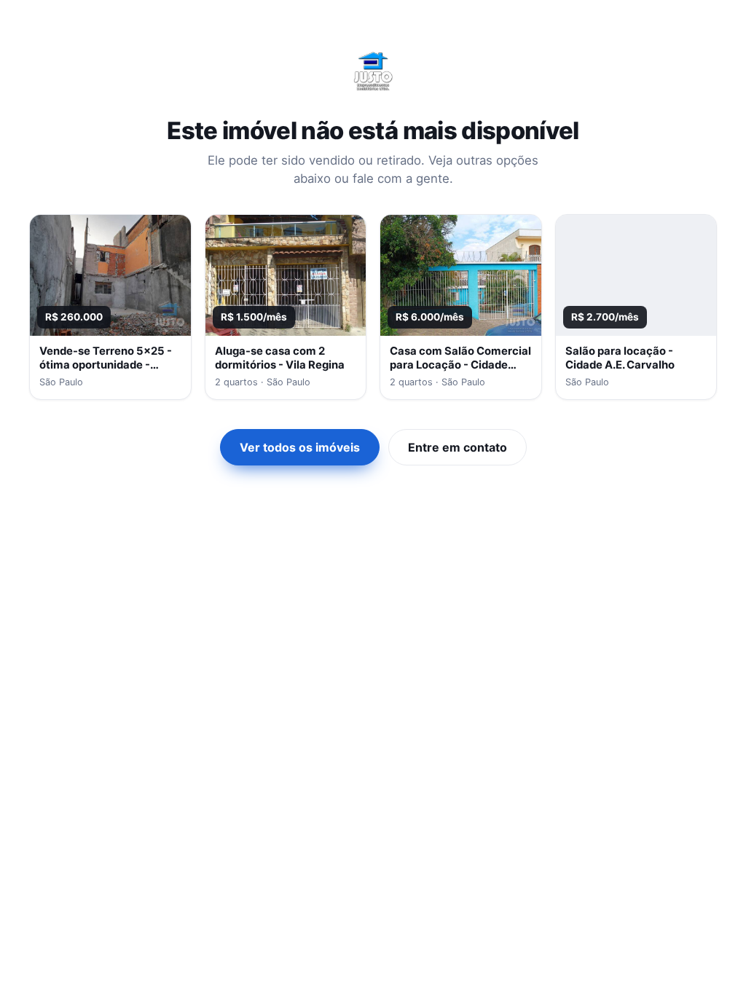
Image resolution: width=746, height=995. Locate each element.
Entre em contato (457, 447)
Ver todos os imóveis (300, 447)
